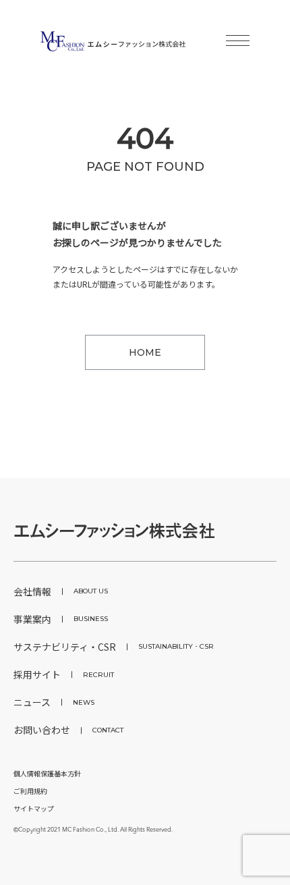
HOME (145, 352)
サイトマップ (33, 808)
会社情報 (60, 591)
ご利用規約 (30, 791)
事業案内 (60, 619)
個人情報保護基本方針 (47, 773)
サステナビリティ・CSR (113, 646)
